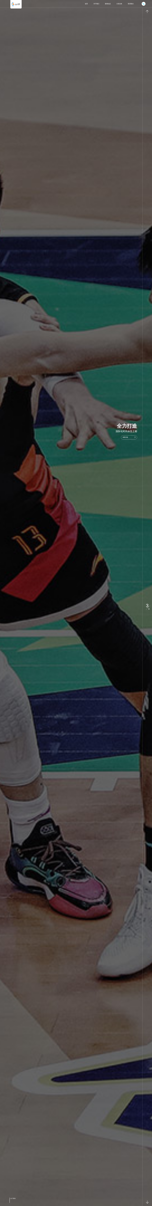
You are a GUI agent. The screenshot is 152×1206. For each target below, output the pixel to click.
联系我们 (131, 4)
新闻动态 (108, 4)
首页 (86, 4)
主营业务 (119, 4)
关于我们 (96, 4)
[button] (147, 11)
